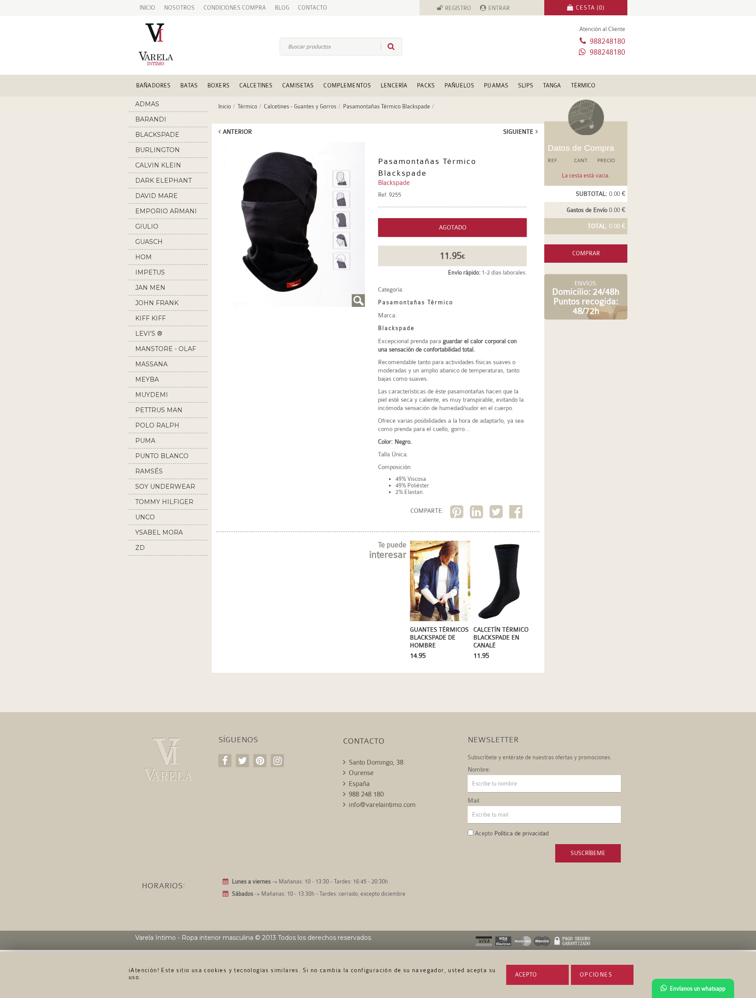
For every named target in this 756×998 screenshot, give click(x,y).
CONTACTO (312, 7)
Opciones (596, 974)
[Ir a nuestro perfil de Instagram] (277, 760)
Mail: (474, 800)
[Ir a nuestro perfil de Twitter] (242, 760)
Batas (189, 85)
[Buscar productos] (387, 46)
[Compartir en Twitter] (497, 513)
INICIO (147, 7)
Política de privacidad (521, 833)
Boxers (218, 85)
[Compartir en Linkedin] (477, 513)
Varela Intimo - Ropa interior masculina (194, 938)
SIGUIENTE (518, 131)
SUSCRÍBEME (588, 853)
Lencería (394, 85)
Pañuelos (459, 85)
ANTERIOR (237, 131)
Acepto (526, 974)
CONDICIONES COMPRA (234, 7)
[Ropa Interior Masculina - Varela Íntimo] (170, 44)
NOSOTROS (179, 7)
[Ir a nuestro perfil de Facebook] (224, 760)
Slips (525, 85)
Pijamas (496, 85)
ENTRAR (499, 8)
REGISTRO (458, 8)
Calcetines (256, 85)
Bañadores (153, 85)
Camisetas (298, 85)
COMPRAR (586, 253)
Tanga (552, 85)
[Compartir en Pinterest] (458, 513)
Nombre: (479, 769)
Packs (426, 85)
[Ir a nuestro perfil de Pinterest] (259, 760)
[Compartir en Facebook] (517, 513)
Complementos (347, 85)
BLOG (282, 7)
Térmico (583, 85)
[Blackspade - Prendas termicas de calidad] (290, 224)
